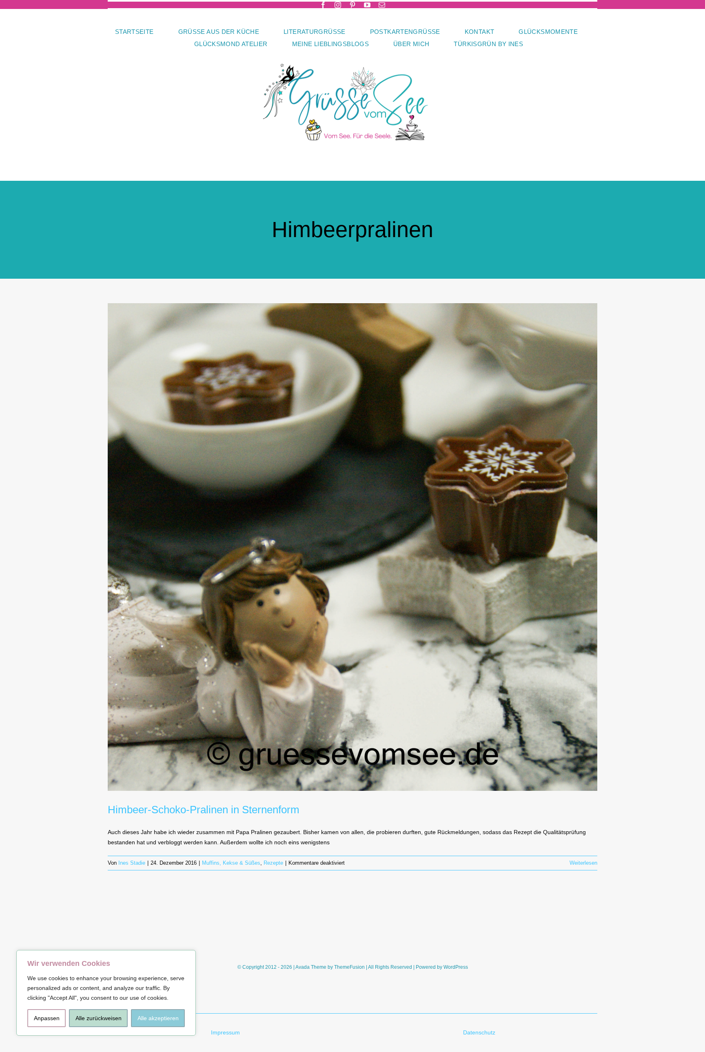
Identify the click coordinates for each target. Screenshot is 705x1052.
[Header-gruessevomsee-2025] (352, 52)
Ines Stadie (131, 863)
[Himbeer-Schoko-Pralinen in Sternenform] (352, 547)
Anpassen (47, 1018)
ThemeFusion (349, 967)
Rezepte (273, 863)
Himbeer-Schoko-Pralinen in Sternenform (203, 809)
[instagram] (338, 5)
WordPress (455, 967)
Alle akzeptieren (158, 1018)
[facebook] (323, 5)
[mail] (382, 5)
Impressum (225, 1032)
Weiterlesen (583, 863)
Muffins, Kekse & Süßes (231, 863)
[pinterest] (352, 5)
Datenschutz (480, 1032)
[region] (106, 993)
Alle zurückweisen (98, 1018)
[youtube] (367, 5)
